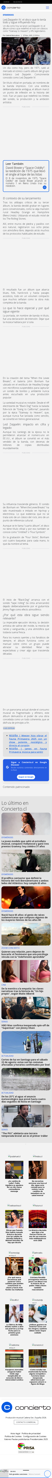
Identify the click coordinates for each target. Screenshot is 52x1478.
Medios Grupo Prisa (26, 1452)
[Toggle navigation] (47, 7)
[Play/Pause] (47, 1473)
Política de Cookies (13, 1436)
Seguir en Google (26, 777)
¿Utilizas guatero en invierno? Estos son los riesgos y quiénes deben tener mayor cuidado (38, 1328)
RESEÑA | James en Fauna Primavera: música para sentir (28, 750)
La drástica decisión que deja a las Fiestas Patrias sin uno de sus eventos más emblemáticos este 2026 (37, 1235)
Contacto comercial (26, 1422)
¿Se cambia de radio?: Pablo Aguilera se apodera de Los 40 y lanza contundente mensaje (14, 1186)
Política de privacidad (31, 1433)
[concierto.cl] (10, 7)
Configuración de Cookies (34, 1436)
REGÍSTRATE (17, 2)
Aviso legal (15, 1433)
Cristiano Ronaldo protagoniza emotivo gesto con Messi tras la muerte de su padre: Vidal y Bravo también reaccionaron (37, 1283)
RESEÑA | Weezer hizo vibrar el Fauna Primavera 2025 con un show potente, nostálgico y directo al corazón (28, 740)
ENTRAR (6, 2)
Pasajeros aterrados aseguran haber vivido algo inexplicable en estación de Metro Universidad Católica (14, 1374)
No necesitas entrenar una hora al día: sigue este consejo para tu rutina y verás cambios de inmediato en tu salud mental (38, 1188)
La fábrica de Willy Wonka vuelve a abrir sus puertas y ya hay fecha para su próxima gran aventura (14, 1329)
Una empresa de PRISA (26, 1446)
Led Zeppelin (9, 728)
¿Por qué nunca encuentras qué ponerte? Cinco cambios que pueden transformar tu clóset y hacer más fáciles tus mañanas (14, 1283)
